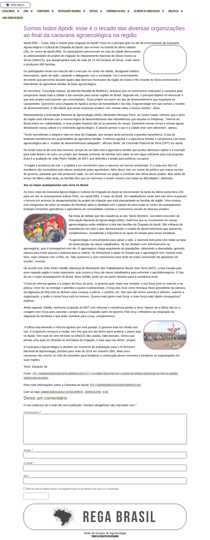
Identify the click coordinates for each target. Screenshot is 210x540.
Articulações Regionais (69, 11)
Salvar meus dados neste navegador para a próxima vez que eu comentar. (72, 488)
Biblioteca (173, 11)
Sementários (43, 11)
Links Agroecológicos (12, 18)
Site (26, 475)
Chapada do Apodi (93, 392)
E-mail (29, 463)
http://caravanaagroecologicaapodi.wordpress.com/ (115, 385)
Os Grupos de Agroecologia (147, 11)
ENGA (26, 11)
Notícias (94, 11)
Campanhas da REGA (115, 11)
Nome (28, 450)
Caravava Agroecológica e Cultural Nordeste (62, 392)
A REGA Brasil (8, 11)
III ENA (105, 392)
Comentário (32, 412)
